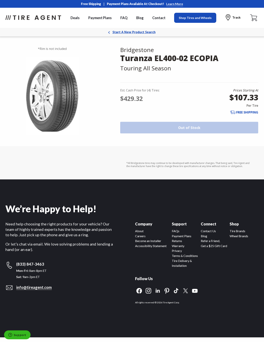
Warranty (178, 246)
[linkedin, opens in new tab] (158, 290)
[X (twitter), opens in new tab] (185, 290)
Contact (158, 18)
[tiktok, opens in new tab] (176, 290)
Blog (140, 18)
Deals (75, 18)
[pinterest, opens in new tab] (167, 290)
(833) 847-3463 (30, 264)
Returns (177, 241)
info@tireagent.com (34, 287)
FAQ (124, 18)
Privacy (177, 250)
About (139, 231)
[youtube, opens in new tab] (195, 290)
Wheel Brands (239, 236)
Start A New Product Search (134, 32)
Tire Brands (237, 231)
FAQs (175, 231)
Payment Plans (100, 18)
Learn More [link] (174, 4)
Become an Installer (148, 241)
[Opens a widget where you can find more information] (17, 335)
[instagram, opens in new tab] (148, 290)
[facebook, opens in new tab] (139, 290)
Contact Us (208, 231)
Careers (140, 236)
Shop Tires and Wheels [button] (195, 18)
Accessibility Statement (151, 246)
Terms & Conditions (185, 256)
